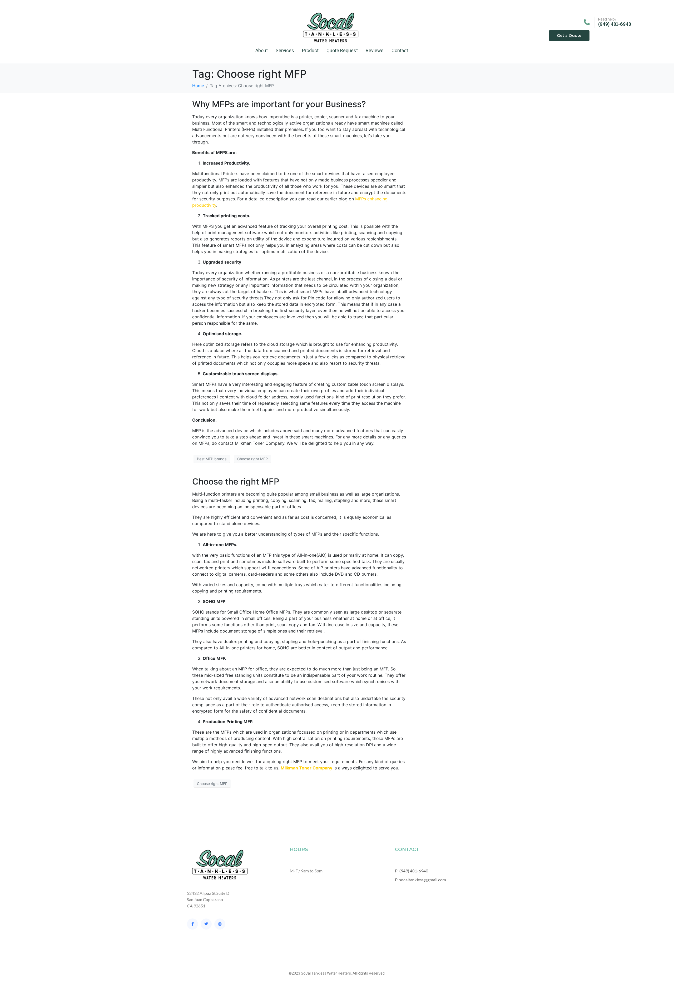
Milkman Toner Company (306, 767)
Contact (399, 50)
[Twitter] (206, 924)
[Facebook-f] (192, 924)
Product (310, 50)
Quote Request (342, 50)
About (261, 50)
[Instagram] (219, 924)
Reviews (375, 50)
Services (285, 50)
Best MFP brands (211, 459)
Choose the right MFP (235, 481)
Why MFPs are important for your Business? (279, 104)
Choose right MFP (252, 459)
